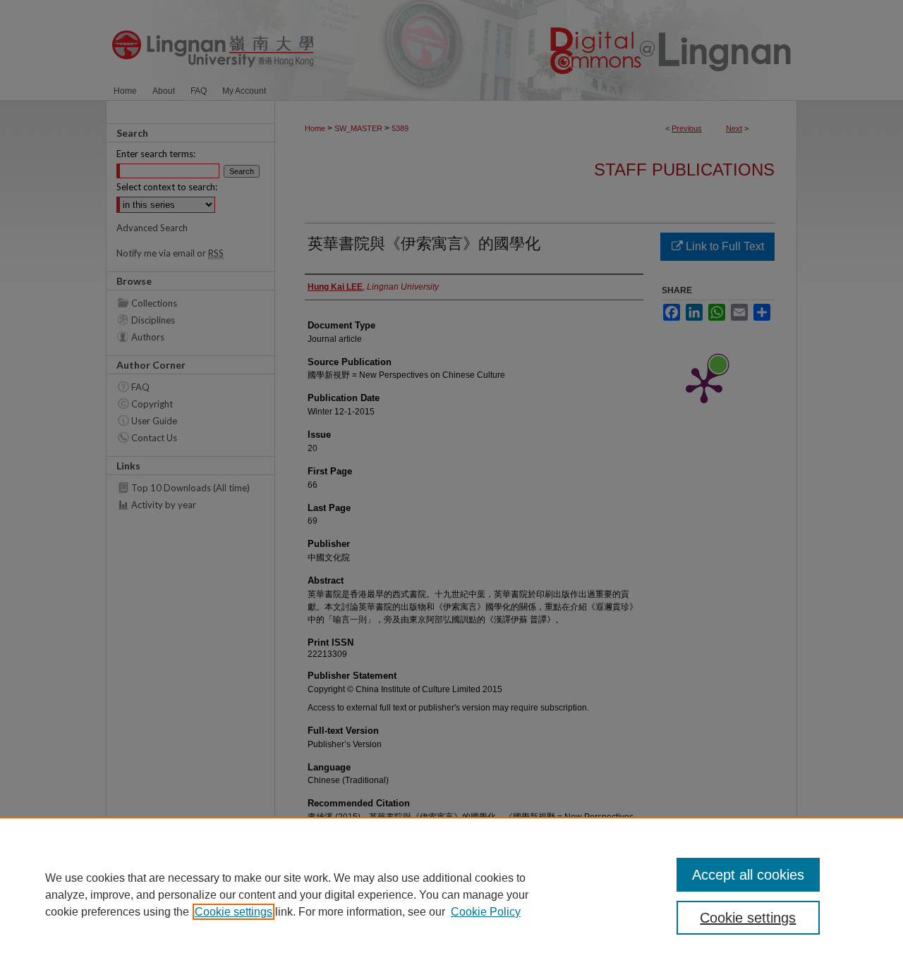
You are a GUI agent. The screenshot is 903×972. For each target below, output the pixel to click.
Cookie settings (233, 912)
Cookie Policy (486, 912)
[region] (451, 894)
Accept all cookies (748, 874)
